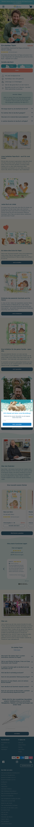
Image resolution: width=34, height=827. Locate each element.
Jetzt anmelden (17, 424)
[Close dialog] (32, 401)
